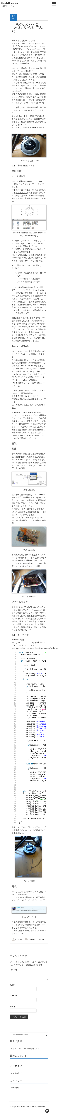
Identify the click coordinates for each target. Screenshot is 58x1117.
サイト (13, 1006)
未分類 (13, 1087)
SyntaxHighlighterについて (45, 655)
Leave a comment (36, 939)
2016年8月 (15, 1073)
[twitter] (47, 1111)
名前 (12, 984)
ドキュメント (21, 192)
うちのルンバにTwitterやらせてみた (25, 1048)
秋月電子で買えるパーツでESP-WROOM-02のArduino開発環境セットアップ (29, 399)
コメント (14, 969)
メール (13, 995)
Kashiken (19, 939)
